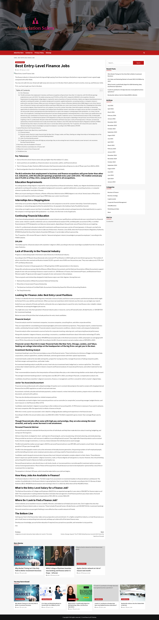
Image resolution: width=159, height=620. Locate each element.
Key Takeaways (25, 93)
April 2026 (111, 109)
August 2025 (111, 135)
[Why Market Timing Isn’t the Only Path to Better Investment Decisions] (28, 556)
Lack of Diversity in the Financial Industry (29, 128)
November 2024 (112, 158)
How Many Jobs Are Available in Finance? (29, 144)
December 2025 (112, 122)
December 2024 (112, 155)
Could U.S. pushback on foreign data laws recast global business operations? (125, 90)
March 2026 (111, 112)
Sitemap (48, 53)
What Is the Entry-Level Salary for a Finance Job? (31, 146)
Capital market (112, 199)
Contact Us (29, 53)
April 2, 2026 (103, 607)
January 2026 (111, 118)
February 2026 (112, 115)
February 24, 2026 (55, 575)
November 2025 (112, 125)
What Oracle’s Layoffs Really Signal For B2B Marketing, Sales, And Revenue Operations (125, 85)
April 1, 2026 (129, 607)
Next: (82, 534)
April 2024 (111, 178)
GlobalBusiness (112, 205)
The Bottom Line (22, 151)
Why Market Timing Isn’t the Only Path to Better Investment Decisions (28, 569)
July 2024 (110, 172)
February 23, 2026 (86, 573)
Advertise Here (18, 53)
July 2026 (110, 105)
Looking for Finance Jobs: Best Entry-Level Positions (32, 130)
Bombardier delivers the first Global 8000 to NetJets (122, 95)
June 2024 (111, 175)
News (109, 212)
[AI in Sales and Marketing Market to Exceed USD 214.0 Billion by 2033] (53, 593)
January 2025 (111, 152)
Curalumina (109, 221)
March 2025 (111, 145)
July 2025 (110, 138)
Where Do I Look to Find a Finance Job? (28, 149)
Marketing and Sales (113, 209)
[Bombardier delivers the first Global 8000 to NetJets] (132, 593)
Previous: (33, 533)
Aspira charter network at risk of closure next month (88, 569)
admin (18, 70)
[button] (144, 52)
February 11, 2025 (25, 70)
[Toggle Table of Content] (100, 90)
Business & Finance (20, 62)
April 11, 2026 (50, 607)
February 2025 (112, 148)
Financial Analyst (25, 132)
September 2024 (112, 165)
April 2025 (111, 142)
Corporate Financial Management (117, 202)
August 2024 (111, 168)
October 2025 (112, 128)
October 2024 (112, 162)
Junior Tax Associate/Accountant (29, 138)
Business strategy (113, 195)
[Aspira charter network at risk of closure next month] (90, 556)
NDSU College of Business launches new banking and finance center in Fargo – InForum (58, 570)
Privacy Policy (39, 53)
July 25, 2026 (23, 573)
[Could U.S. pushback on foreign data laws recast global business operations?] (106, 593)
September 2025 (112, 132)
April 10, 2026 (77, 609)
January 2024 (111, 182)
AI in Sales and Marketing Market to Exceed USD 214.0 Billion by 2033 (126, 80)
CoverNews (84, 617)
